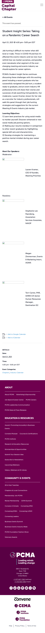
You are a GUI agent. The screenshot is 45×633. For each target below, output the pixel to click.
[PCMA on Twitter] (15, 588)
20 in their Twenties (12, 485)
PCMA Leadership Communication (17, 405)
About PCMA (9, 394)
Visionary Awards (11, 537)
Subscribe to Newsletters (14, 460)
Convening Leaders (12, 516)
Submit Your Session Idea (14, 454)
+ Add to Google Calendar (16, 334)
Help (10, 626)
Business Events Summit (14, 522)
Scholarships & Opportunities (15, 449)
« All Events (7, 17)
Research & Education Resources (17, 444)
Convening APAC (27, 506)
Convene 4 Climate (12, 506)
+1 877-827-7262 (19, 579)
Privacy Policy (19, 626)
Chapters (5, 373)
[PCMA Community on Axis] (34, 588)
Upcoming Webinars (12, 465)
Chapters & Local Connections (16, 490)
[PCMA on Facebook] (11, 588)
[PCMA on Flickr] (30, 588)
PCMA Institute (10, 439)
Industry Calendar (17, 373)
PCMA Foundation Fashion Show (17, 532)
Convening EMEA (11, 511)
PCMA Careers (31, 400)
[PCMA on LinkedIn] (18, 588)
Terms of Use (31, 626)
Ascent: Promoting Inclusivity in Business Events (20, 426)
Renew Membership (12, 501)
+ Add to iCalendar (13, 338)
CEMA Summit (26, 501)
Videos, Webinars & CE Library (16, 470)
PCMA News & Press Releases (15, 410)
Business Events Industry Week (16, 527)
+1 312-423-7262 (20, 582)
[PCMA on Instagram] (22, 588)
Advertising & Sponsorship (25, 394)
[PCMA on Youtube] (26, 588)
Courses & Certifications (29, 434)
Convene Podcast (11, 434)
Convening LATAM (25, 511)
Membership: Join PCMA (13, 496)
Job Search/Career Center (14, 400)
